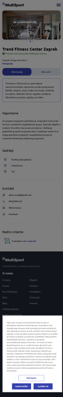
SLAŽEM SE (43, 386)
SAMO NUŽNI (21, 386)
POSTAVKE (31, 378)
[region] (32, 353)
